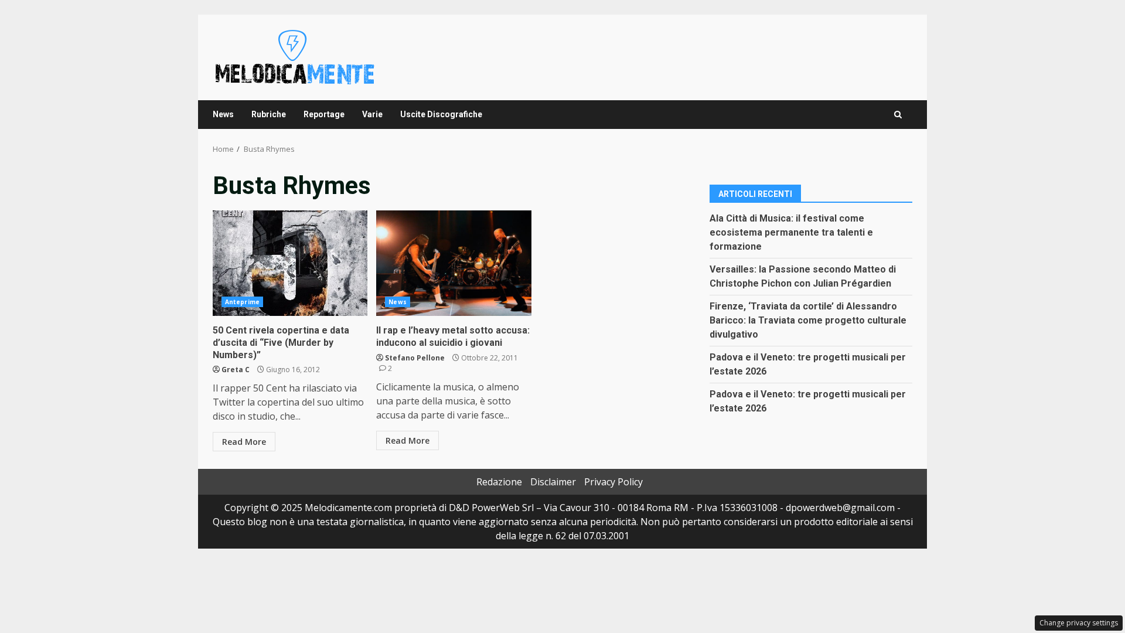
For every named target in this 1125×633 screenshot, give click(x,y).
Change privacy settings (1078, 623)
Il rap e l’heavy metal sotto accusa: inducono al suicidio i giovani (453, 263)
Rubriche (268, 114)
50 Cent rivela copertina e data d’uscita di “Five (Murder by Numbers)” (290, 263)
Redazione (499, 481)
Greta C (235, 370)
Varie (372, 114)
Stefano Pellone (415, 358)
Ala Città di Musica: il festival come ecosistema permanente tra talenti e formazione (791, 232)
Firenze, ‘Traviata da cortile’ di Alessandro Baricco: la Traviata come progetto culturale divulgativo (808, 320)
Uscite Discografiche (441, 114)
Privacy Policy (613, 481)
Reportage (324, 114)
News (223, 114)
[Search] (898, 114)
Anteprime (242, 302)
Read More (244, 441)
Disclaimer (553, 481)
